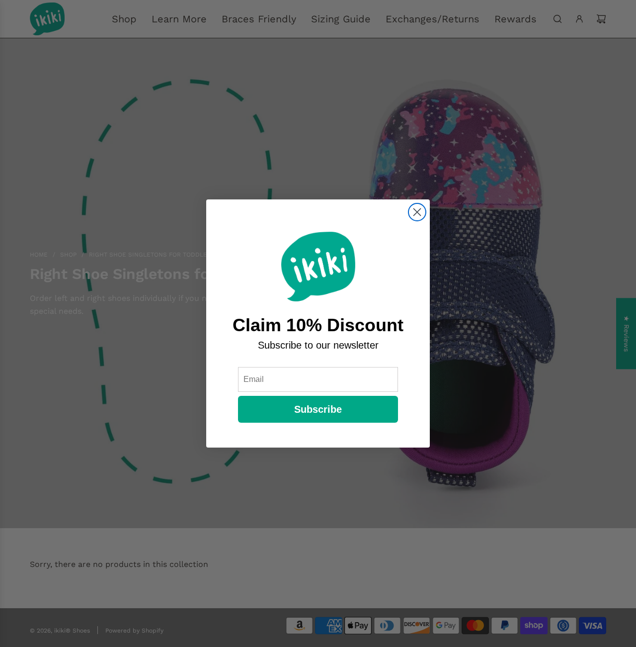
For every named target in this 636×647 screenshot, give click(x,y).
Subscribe (318, 409)
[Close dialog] (417, 212)
